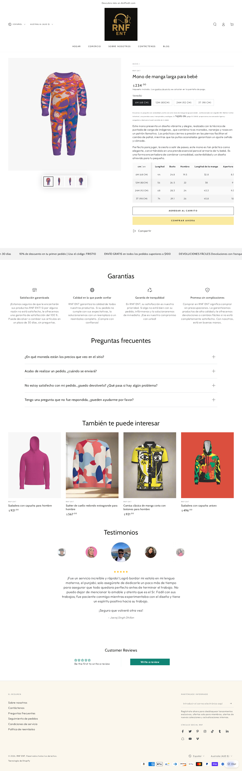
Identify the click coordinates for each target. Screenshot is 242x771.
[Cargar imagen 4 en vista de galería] (81, 182)
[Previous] (54, 552)
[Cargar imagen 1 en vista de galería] (48, 182)
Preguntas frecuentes (21, 713)
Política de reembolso (21, 729)
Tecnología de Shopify (19, 760)
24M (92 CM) (183, 102)
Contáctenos (16, 707)
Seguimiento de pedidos (23, 718)
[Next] (187, 552)
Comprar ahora (183, 220)
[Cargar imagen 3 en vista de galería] (70, 182)
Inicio (135, 64)
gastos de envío (163, 89)
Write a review (150, 662)
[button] (215, 24)
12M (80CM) (163, 102)
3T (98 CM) (204, 102)
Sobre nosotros (17, 702)
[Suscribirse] (232, 703)
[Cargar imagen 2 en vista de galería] (59, 182)
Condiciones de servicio (23, 724)
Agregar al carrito (183, 210)
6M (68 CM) (142, 102)
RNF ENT (137, 71)
